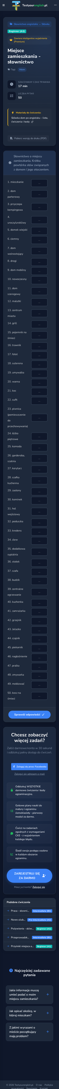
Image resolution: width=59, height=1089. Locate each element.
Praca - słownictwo (22, 910)
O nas (39, 1085)
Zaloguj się (38, 887)
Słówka (45, 24)
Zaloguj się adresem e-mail (29, 774)
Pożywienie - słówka (23, 928)
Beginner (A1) (17, 31)
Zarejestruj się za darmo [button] (27, 876)
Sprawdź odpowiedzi (27, 714)
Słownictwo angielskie (26, 24)
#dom (22, 69)
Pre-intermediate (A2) (40, 920)
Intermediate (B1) (42, 911)
